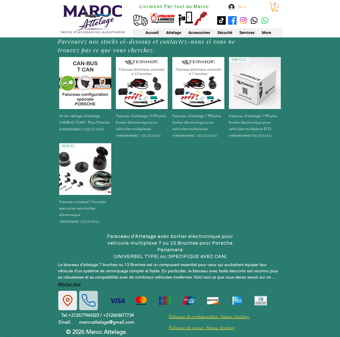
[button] (275, 7)
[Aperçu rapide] (85, 83)
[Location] (67, 300)
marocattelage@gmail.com (106, 322)
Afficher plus (69, 284)
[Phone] (88, 300)
